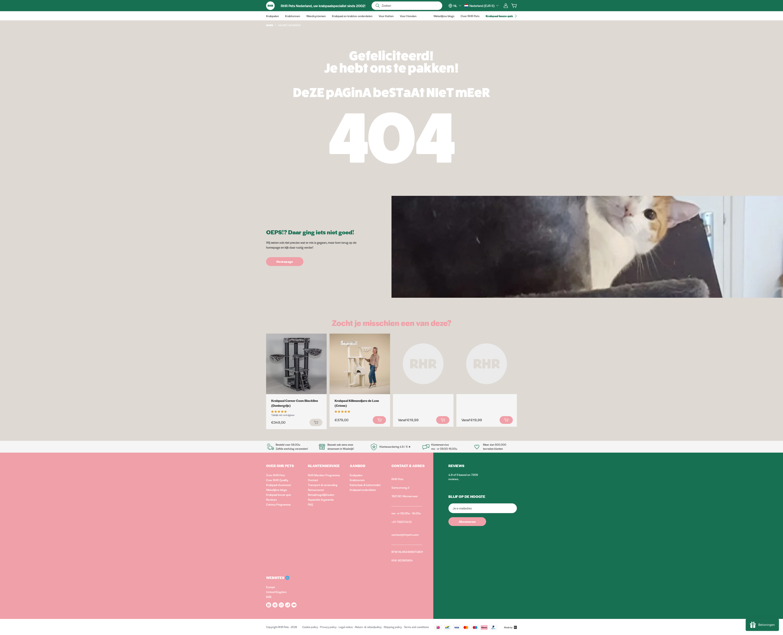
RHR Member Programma (324, 475)
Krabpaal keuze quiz (278, 495)
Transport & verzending (322, 485)
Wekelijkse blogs (276, 490)
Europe (270, 587)
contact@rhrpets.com (405, 534)
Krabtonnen (357, 480)
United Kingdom (276, 592)
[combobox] (457, 5)
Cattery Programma (278, 504)
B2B (268, 597)
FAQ (310, 504)
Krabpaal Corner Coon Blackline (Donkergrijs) (294, 403)
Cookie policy (310, 627)
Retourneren (316, 490)
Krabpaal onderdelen (363, 490)
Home (269, 25)
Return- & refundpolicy (368, 627)
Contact (313, 480)
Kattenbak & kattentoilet (365, 485)
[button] (279, 411)
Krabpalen (356, 475)
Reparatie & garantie (321, 499)
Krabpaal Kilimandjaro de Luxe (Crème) (357, 403)
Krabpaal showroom (278, 485)
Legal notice (346, 627)
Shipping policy (393, 627)
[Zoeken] (378, 6)
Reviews (271, 499)
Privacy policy (328, 627)
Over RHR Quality (277, 480)
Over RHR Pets (275, 475)
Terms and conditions (416, 627)
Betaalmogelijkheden (321, 495)
